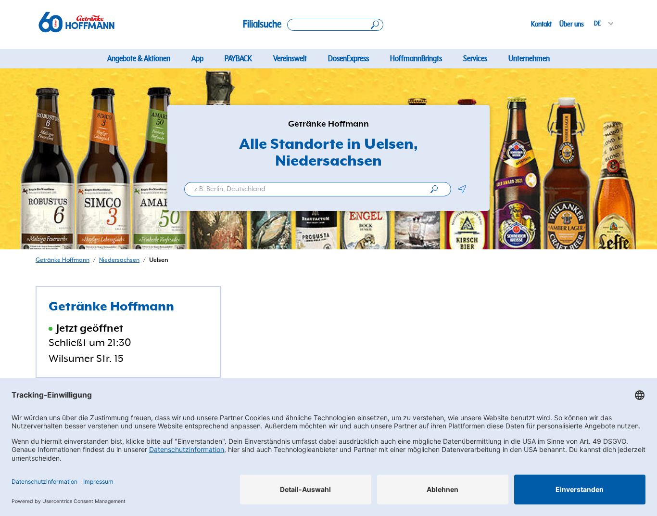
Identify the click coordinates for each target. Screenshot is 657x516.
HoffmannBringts (416, 59)
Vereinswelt (290, 59)
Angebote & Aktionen (138, 59)
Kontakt (541, 24)
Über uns (571, 24)
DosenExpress (348, 59)
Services (475, 59)
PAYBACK (238, 59)
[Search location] (335, 25)
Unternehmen (529, 59)
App (197, 59)
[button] (462, 189)
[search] (434, 189)
